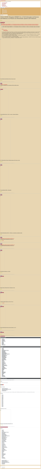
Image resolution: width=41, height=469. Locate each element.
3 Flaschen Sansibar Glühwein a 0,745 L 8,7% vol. (6, 301)
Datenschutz (3, 467)
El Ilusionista (3, 362)
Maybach (3, 369)
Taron (2, 456)
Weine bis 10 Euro (4, 460)
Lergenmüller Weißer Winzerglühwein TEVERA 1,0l (7, 245)
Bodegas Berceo (4, 352)
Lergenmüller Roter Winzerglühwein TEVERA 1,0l (6, 239)
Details (1, 118)
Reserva (3, 343)
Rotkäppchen (3, 372)
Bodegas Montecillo (4, 355)
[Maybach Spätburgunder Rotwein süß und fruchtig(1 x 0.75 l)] (2, 326)
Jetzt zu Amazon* (2, 22)
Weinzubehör (3, 344)
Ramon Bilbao (4, 453)
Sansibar (3, 373)
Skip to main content (3, 0)
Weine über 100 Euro (4, 461)
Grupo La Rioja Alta (4, 365)
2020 (2, 406)
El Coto (3, 443)
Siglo (2, 374)
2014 (2, 402)
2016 (2, 403)
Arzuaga (3, 349)
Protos (3, 371)
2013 (2, 401)
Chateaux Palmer (4, 357)
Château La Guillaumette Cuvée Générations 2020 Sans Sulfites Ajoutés (9, 85)
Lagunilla (3, 448)
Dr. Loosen (3, 361)
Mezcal (3, 342)
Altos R (3, 348)
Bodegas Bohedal (4, 353)
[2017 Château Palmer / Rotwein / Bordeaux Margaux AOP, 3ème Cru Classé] (5, 159)
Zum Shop (1, 89)
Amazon (3, 23)
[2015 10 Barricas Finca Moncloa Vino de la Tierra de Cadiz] (5, 78)
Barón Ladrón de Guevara (5, 350)
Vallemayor (3, 375)
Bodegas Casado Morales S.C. (6, 435)
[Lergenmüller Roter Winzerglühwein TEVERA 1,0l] (7, 238)
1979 (2, 396)
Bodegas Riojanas (4, 438)
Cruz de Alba (3, 358)
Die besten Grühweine (5, 388)
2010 (2, 399)
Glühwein (3, 340)
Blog (2, 13)
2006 (2, 398)
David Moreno (4, 440)
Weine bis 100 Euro (4, 11)
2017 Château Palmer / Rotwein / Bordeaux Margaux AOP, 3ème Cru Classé (10, 160)
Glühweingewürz (4, 446)
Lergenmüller (3, 367)
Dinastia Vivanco (4, 359)
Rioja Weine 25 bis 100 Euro (5, 462)
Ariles (2, 430)
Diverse (3, 360)
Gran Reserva (3, 341)
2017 (2, 404)
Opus (2, 370)
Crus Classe (3, 339)
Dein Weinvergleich (4, 12)
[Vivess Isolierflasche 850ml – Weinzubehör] (4, 189)
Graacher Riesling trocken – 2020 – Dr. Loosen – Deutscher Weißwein (9, 114)
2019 (2, 405)
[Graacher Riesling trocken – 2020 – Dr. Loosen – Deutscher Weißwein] (4, 113)
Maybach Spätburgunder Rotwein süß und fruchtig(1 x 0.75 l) (8, 327)
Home (3, 9)
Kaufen (1, 83)
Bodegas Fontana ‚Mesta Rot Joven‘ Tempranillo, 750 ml (7, 287)
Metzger (3, 451)
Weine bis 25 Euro (4, 10)
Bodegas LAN (4, 354)
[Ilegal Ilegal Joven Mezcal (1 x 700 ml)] (2, 270)
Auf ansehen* (2, 276)
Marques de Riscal (4, 368)
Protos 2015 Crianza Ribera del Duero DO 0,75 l (6, 423)
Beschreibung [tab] (5, 29)
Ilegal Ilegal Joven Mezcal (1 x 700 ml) (5, 271)
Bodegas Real (3, 356)
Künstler (3, 366)
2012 (2, 400)
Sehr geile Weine (7, 7)
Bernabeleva (3, 433)
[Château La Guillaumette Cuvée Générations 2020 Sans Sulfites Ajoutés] (3, 84)
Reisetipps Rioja (4, 390)
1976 (2, 395)
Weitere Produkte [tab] (6, 30)
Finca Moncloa (4, 363)
